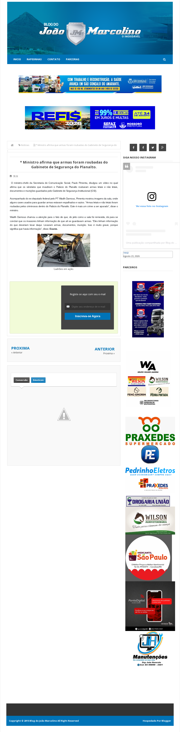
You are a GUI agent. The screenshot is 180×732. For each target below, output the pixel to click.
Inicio (17, 59)
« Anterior (16, 352)
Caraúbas (128, 259)
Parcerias (72, 59)
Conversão (22, 380)
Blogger (166, 720)
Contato (53, 59)
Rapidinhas (34, 59)
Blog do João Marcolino (43, 720)
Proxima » (109, 353)
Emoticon (38, 380)
